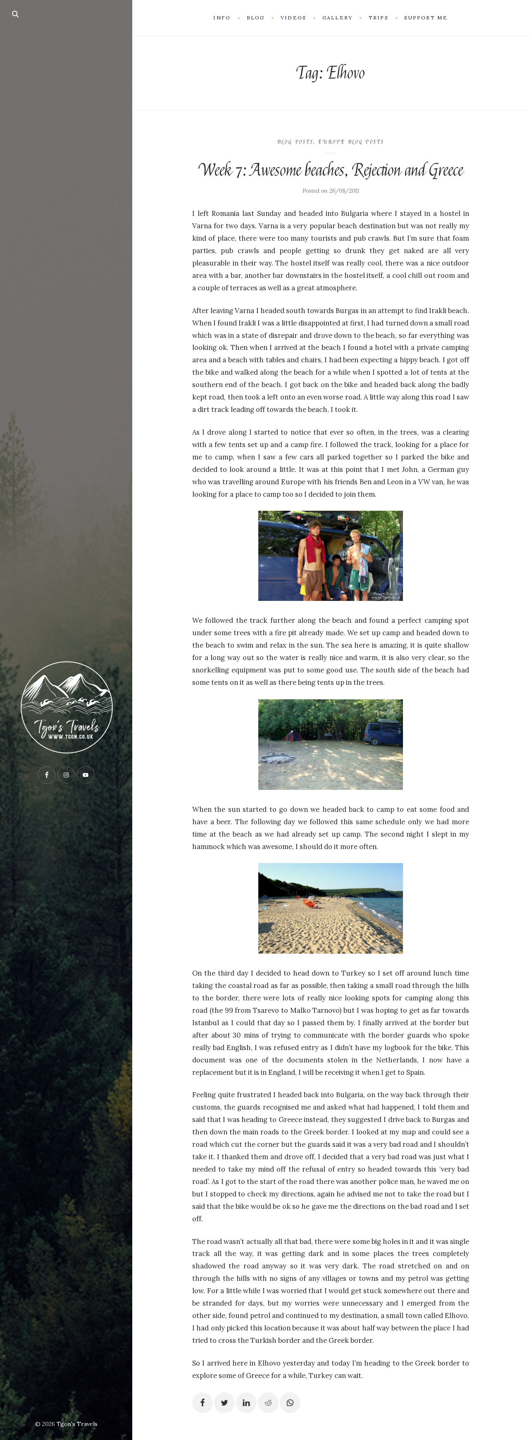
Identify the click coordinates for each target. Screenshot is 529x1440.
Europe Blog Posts (351, 142)
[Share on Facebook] (202, 1402)
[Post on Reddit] (268, 1402)
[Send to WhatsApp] (290, 1402)
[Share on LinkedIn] (246, 1402)
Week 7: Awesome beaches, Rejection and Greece (330, 170)
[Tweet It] (224, 1402)
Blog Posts (295, 142)
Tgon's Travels (77, 1424)
